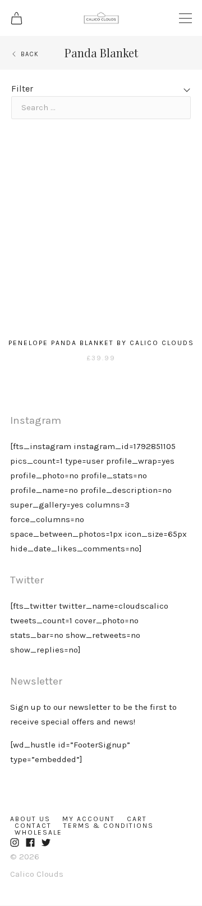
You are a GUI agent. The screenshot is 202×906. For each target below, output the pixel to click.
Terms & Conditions (108, 826)
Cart (137, 819)
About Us (30, 819)
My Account (88, 819)
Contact (33, 826)
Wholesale (38, 832)
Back (30, 54)
